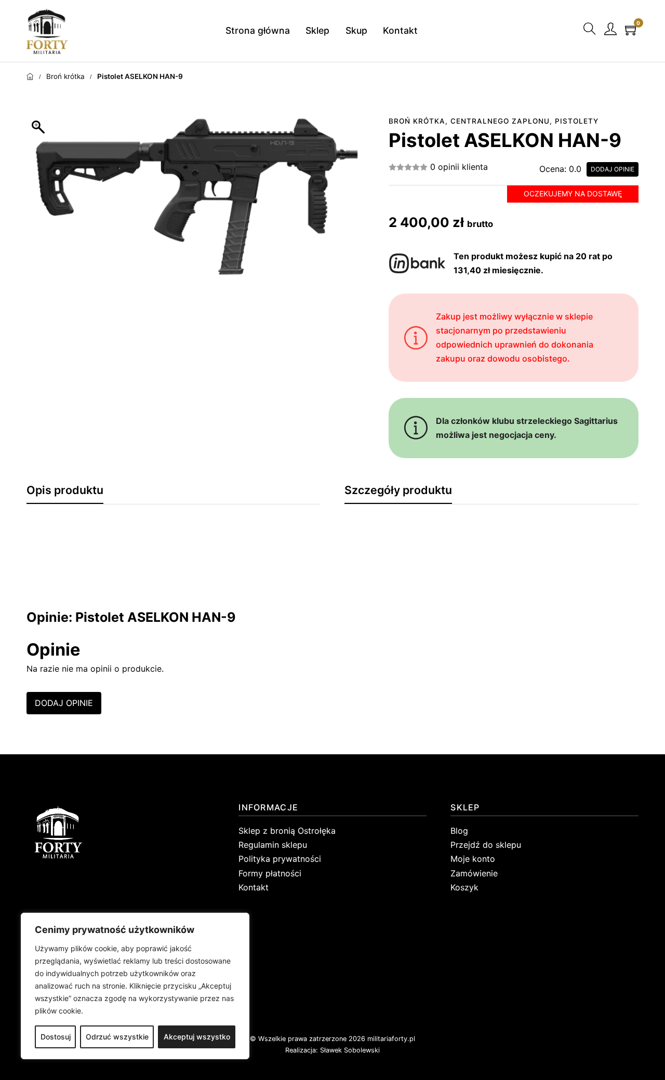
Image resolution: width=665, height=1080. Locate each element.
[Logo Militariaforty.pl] (47, 31)
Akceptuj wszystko (197, 1036)
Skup (356, 30)
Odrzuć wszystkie (117, 1036)
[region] (135, 986)
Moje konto (472, 859)
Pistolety (576, 121)
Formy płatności (269, 873)
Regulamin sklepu (272, 844)
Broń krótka (65, 76)
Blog (459, 830)
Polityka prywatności (279, 859)
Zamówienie (474, 873)
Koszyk (464, 887)
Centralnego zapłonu (500, 121)
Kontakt (400, 30)
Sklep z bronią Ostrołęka (287, 830)
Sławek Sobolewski (350, 1050)
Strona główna (257, 30)
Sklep (317, 30)
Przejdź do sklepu (485, 844)
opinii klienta (459, 167)
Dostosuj (56, 1036)
